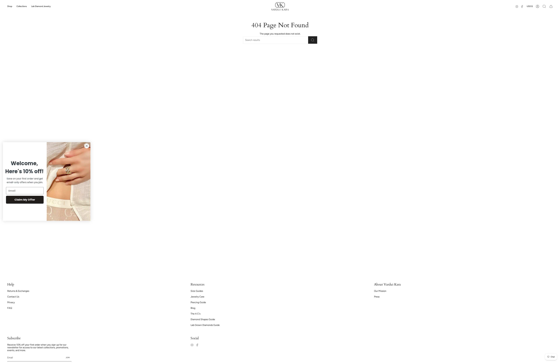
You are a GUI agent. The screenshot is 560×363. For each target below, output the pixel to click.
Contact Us (13, 296)
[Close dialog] (86, 145)
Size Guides (197, 291)
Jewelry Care (197, 296)
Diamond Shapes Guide (203, 319)
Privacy (11, 302)
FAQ (9, 308)
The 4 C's (195, 313)
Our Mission (380, 291)
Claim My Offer (24, 199)
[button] (9, 6)
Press (376, 296)
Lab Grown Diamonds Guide (205, 325)
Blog (193, 308)
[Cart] (551, 6)
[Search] (312, 40)
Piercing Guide (198, 302)
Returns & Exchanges (18, 291)
